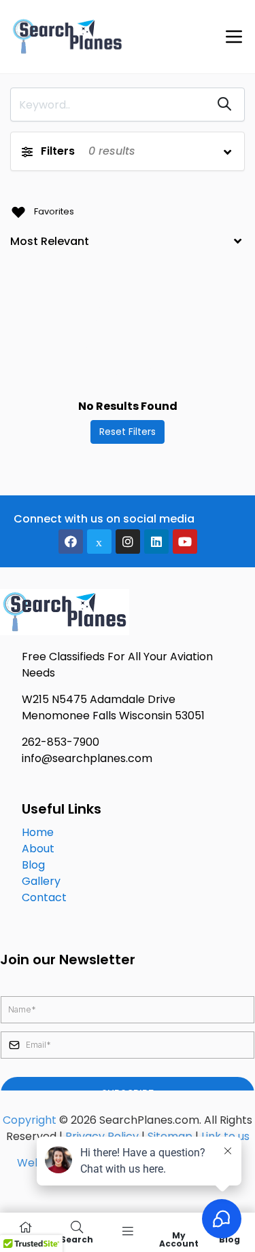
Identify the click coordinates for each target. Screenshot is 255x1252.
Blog (33, 865)
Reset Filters (127, 431)
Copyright (29, 1120)
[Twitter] (99, 541)
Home (38, 832)
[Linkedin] (156, 541)
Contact (44, 897)
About (38, 848)
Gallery (41, 881)
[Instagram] (128, 541)
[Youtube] (185, 541)
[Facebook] (70, 541)
